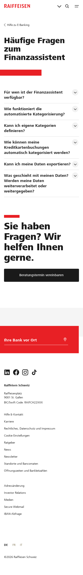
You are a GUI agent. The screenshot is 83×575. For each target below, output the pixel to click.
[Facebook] (16, 372)
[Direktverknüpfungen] (59, 6)
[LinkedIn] (7, 372)
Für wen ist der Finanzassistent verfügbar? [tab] (34, 95)
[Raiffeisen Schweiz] (17, 6)
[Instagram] (25, 372)
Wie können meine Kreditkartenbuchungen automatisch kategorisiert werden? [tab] (37, 147)
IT (21, 545)
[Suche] (67, 6)
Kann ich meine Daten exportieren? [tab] (37, 164)
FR (14, 545)
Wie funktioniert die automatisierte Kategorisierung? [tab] (34, 111)
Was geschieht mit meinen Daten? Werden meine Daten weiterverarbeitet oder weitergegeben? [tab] (37, 183)
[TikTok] (34, 372)
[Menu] (77, 6)
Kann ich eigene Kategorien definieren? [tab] (30, 128)
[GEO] (65, 339)
